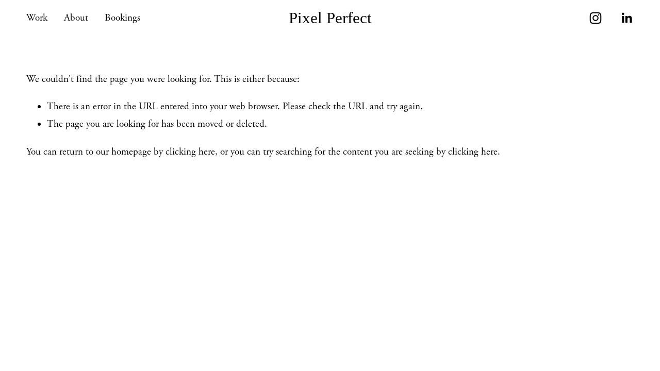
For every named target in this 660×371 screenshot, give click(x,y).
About (76, 18)
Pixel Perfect (330, 18)
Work (36, 18)
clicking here (190, 152)
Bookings (122, 18)
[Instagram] (595, 18)
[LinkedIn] (626, 18)
